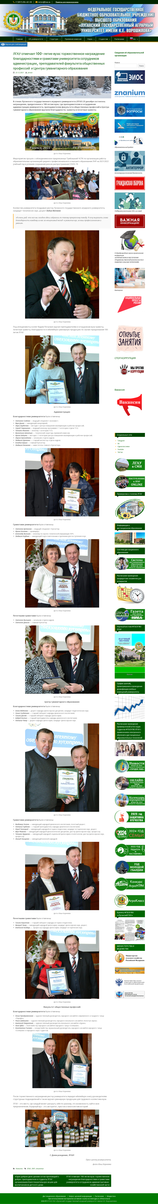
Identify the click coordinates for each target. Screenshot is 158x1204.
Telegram (121, 441)
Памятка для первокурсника (67, 2)
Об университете (36, 39)
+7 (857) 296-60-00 (23, 2)
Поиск (117, 62)
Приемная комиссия (73, 39)
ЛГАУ (29, 1168)
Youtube (121, 449)
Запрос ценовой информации (80, 1196)
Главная (19, 39)
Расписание (119, 39)
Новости (19, 1168)
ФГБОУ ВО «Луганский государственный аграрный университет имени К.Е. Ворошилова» (82, 1201)
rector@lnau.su (44, 2)
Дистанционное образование (54, 1196)
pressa (30, 72)
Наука (89, 39)
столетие (40, 1168)
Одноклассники (124, 446)
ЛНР (33, 1168)
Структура (54, 39)
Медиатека (111, 1196)
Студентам (103, 39)
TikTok (120, 452)
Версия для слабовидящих (15, 44)
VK (118, 443)
